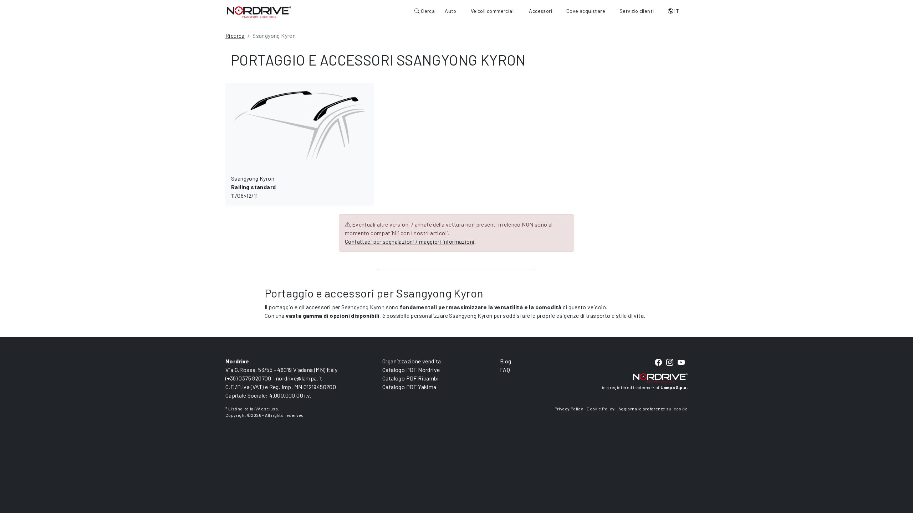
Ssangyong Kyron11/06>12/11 (253, 187)
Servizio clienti (636, 11)
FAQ (505, 369)
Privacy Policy (569, 408)
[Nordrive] (259, 12)
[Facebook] (658, 362)
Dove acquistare (585, 11)
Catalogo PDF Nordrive (411, 369)
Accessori (540, 11)
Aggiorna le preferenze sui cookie (653, 408)
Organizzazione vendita (411, 361)
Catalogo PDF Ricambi (410, 378)
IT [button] (676, 11)
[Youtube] (681, 362)
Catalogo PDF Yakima (409, 386)
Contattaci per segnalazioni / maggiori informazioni (409, 241)
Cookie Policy (600, 408)
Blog (505, 361)
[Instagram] (669, 362)
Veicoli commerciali (493, 11)
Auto (450, 11)
